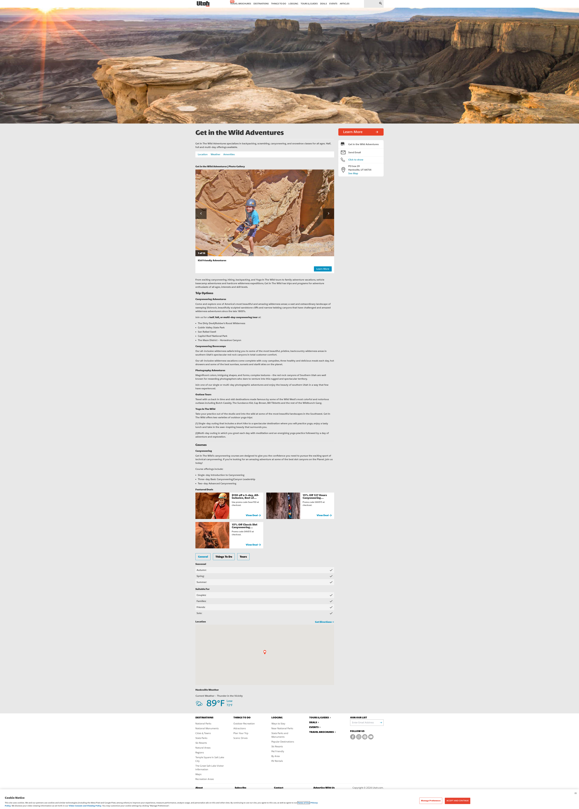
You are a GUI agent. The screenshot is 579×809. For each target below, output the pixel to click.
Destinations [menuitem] (261, 3)
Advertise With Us (324, 787)
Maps (198, 774)
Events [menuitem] (333, 3)
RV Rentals (277, 761)
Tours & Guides (319, 717)
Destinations (204, 717)
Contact (278, 787)
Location (203, 154)
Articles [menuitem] (344, 3)
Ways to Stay (278, 723)
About (199, 787)
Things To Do (223, 556)
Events (314, 727)
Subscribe (240, 787)
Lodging (277, 717)
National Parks (203, 723)
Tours (243, 556)
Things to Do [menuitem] (278, 3)
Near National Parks (282, 728)
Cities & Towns (203, 733)
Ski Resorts (201, 743)
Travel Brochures (321, 732)
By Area (275, 756)
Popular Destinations (282, 741)
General (203, 556)
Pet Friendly (277, 751)
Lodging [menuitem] (293, 3)
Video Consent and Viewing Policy (85, 806)
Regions (199, 752)
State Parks (201, 738)
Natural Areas (202, 747)
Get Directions (323, 621)
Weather (215, 154)
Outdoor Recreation (244, 723)
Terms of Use (304, 803)
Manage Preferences (430, 800)
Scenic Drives (240, 738)
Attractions (239, 728)
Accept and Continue (457, 801)
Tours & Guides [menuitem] (309, 3)
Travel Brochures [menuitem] (240, 3)
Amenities (229, 154)
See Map (353, 173)
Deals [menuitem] (323, 3)
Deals (313, 722)
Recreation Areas (204, 779)
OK (575, 793)
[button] (201, 213)
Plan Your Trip (240, 733)
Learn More (322, 269)
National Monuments (207, 728)
